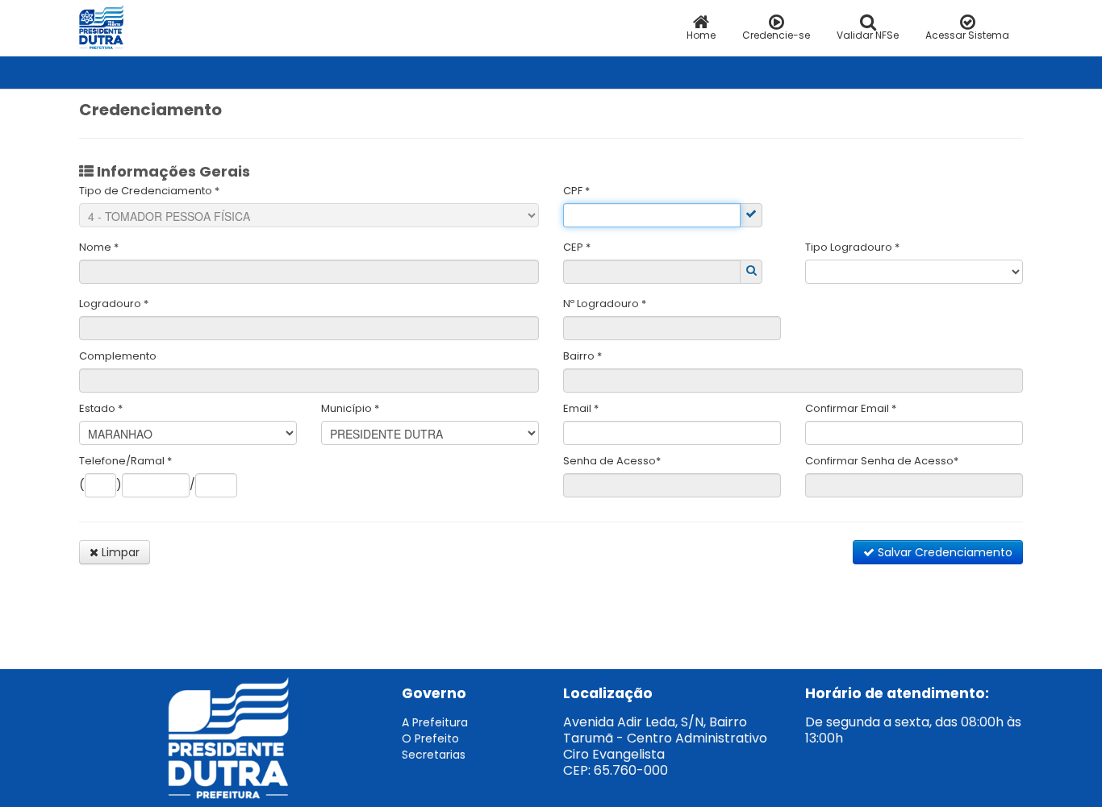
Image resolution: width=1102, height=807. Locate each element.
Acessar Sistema (967, 35)
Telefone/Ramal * (125, 460)
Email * (581, 408)
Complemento (118, 356)
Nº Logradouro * (604, 303)
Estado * (101, 408)
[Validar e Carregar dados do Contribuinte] (751, 214)
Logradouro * (113, 303)
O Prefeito (430, 738)
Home (701, 35)
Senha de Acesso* (612, 460)
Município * (350, 408)
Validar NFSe (868, 35)
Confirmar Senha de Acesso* (881, 460)
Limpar (119, 552)
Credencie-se (776, 35)
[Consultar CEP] (751, 270)
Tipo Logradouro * (852, 247)
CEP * (577, 247)
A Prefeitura (435, 722)
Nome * (99, 247)
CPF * (576, 190)
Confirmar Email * (850, 408)
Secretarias (433, 755)
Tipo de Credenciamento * (149, 190)
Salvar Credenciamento (943, 552)
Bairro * (582, 356)
